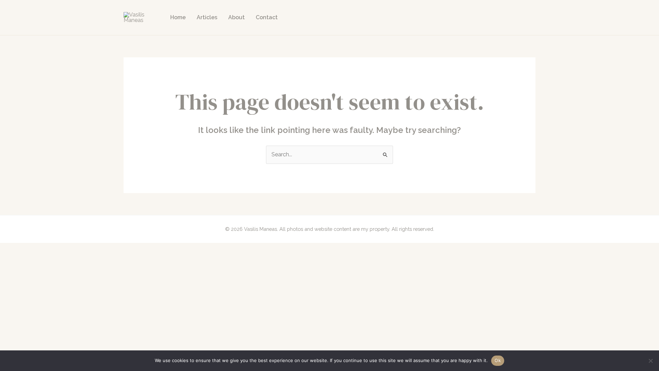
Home (178, 17)
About (236, 17)
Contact (267, 17)
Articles (207, 17)
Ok (498, 360)
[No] (650, 360)
